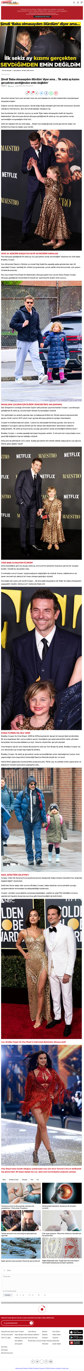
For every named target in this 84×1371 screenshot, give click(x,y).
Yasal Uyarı (65, 1368)
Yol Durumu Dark (7, 1335)
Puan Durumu (33, 1338)
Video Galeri (56, 1335)
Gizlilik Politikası (34, 1368)
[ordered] (29, 1295)
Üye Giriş (4, 1347)
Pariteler (45, 1344)
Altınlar (44, 1331)
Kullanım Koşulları (55, 1368)
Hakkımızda (19, 1368)
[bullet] (32, 1295)
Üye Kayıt (4, 1350)
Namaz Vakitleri (33, 1335)
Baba (4, 1179)
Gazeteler (55, 1341)
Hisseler (45, 1338)
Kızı (38, 1179)
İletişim (26, 1368)
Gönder (7, 1295)
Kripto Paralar (47, 1341)
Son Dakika (19, 1341)
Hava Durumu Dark (7, 1331)
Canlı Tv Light (6, 1338)
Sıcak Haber (56, 1344)
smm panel (18, 1344)
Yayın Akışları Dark (21, 1335)
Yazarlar (55, 1338)
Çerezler (42, 1368)
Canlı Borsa (32, 1331)
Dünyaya (24, 1179)
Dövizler (45, 1335)
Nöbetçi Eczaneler (21, 1338)
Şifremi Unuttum (7, 1353)
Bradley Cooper (14, 1179)
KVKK (47, 1368)
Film (32, 1179)
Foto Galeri (56, 1331)
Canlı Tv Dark (19, 1331)
